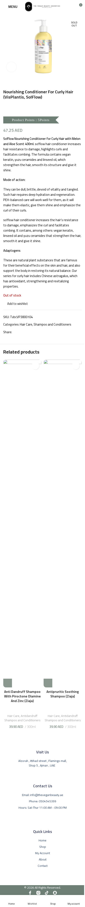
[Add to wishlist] (35, 365)
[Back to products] (11, 82)
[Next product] (16, 82)
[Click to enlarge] (11, 67)
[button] (7, 683)
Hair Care (26, 324)
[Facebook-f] (30, 893)
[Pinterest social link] (25, 332)
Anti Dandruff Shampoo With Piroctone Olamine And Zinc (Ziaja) (22, 696)
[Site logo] (42, 6)
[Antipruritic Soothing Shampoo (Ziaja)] (63, 523)
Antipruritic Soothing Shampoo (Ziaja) (62, 693)
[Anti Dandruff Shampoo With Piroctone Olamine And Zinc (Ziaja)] (22, 523)
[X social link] (19, 332)
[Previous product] (5, 82)
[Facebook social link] (14, 332)
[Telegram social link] (30, 332)
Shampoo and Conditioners (52, 324)
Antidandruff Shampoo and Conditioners (22, 718)
